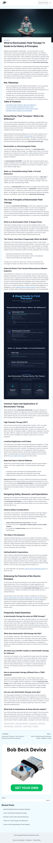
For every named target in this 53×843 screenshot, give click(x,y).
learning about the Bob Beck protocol (35, 568)
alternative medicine (9, 723)
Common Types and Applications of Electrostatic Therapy (22, 108)
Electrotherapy (29, 136)
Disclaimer (29, 840)
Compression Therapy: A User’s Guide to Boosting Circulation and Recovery (13, 736)
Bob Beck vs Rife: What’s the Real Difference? (16, 817)
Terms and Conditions (18, 840)
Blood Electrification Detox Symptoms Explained (16, 809)
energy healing (33, 723)
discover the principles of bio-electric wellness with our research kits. (23, 597)
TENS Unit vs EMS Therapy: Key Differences (15, 820)
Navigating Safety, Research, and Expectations (19, 110)
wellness (35, 726)
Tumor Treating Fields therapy (17, 455)
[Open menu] (50, 3)
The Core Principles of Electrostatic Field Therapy (20, 107)
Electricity (7, 40)
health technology (8, 726)
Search (4, 798)
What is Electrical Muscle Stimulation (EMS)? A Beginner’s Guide (41, 736)
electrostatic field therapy (22, 723)
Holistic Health (18, 726)
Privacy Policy (37, 840)
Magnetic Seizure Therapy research (26, 287)
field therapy (42, 723)
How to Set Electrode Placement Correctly (15, 813)
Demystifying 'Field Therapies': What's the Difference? (21, 105)
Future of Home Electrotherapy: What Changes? (16, 824)
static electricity (27, 726)
